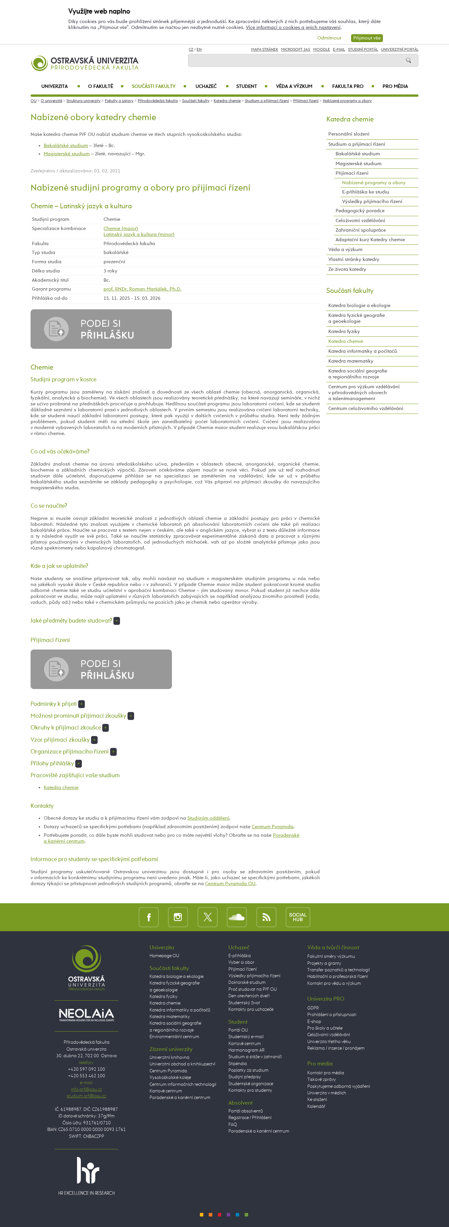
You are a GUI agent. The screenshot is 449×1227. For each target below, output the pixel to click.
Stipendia (237, 1063)
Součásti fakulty (159, 86)
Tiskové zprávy (321, 1079)
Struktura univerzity (83, 101)
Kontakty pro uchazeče (250, 1009)
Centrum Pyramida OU (230, 883)
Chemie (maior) (121, 228)
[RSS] (266, 917)
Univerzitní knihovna (169, 1057)
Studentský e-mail (246, 1037)
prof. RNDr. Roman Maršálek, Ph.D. (142, 289)
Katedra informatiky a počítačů (362, 351)
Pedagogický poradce (360, 210)
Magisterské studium (67, 153)
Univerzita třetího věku (329, 1041)
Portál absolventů (245, 1111)
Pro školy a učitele (325, 1028)
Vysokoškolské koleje (170, 1077)
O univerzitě (51, 101)
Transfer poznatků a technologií (338, 970)
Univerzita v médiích (326, 1093)
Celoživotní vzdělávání (360, 220)
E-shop (314, 1021)
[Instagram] (178, 917)
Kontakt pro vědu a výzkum (334, 983)
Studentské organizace (250, 1084)
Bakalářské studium (66, 145)
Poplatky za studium (248, 1070)
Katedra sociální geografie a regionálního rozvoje (357, 374)
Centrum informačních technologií (183, 1084)
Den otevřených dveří (249, 996)
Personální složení (348, 134)
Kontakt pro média (325, 1073)
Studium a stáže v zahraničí (255, 1057)
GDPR (313, 1008)
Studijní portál (363, 50)
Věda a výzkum (300, 86)
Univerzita (60, 86)
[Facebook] (149, 917)
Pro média (395, 86)
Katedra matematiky (350, 361)
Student (252, 86)
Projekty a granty (324, 963)
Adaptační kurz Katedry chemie (370, 239)
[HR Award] (86, 1175)
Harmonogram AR (246, 1050)
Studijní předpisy (244, 1077)
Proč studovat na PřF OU (252, 989)
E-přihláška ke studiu (365, 192)
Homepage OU (164, 956)
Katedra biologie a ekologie (359, 305)
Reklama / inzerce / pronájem (336, 1048)
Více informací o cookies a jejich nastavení (293, 27)
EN (199, 50)
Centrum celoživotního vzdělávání (365, 408)
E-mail (339, 50)
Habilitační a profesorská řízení (337, 976)
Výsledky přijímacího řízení (372, 201)
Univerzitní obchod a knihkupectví (182, 1064)
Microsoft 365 (295, 50)
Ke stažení (317, 1099)
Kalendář (316, 1106)
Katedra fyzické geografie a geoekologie (356, 318)
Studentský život (244, 1003)
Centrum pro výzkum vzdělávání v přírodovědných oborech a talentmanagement (364, 392)
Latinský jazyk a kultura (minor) (139, 234)
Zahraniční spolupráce (361, 230)
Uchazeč (212, 86)
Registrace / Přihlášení (250, 1117)
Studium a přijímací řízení (267, 101)
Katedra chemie (227, 101)
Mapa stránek (264, 50)
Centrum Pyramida (273, 826)
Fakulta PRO (353, 86)
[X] (208, 917)
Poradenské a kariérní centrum (180, 1097)
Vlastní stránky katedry (353, 259)
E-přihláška (239, 956)
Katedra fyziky (344, 331)
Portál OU (238, 1030)
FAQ (232, 1124)
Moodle (321, 50)
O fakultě (106, 86)
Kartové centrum (166, 1091)
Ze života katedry (347, 269)
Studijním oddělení (208, 818)
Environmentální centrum (174, 1037)
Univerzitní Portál (399, 50)
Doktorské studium (247, 982)
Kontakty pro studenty (250, 1090)
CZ (191, 50)
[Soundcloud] (237, 917)
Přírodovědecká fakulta (158, 101)
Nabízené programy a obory (347, 101)
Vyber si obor (241, 962)
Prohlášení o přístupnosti (331, 1014)
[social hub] (298, 917)
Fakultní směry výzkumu (331, 956)
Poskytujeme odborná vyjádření (338, 1086)
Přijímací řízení (306, 101)
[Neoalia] (86, 1014)
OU (33, 101)
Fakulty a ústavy (119, 101)
